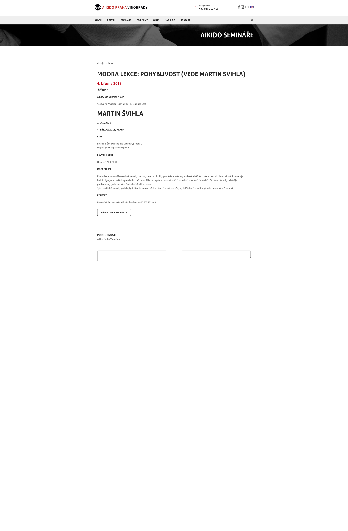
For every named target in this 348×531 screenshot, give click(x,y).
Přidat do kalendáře (112, 212)
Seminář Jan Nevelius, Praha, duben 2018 (215, 254)
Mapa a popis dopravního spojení (113, 147)
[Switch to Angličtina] (252, 7)
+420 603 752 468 (207, 8)
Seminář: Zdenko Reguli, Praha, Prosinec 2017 (130, 256)
